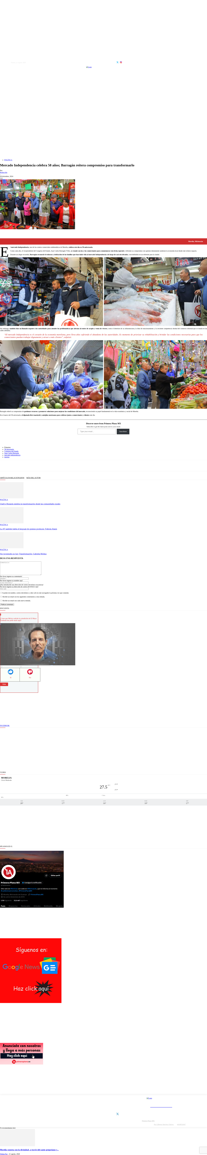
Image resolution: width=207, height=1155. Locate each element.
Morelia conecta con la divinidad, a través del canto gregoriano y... (29, 1150)
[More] (40, 465)
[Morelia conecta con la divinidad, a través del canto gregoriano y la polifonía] (17, 1146)
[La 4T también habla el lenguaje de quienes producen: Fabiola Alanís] (12, 523)
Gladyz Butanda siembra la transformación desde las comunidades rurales (30, 504)
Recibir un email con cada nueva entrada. (17, 601)
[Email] (31, 465)
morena (6, 457)
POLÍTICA (8, 160)
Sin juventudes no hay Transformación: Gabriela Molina (23, 554)
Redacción (3, 172)
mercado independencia (12, 455)
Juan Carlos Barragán (11, 453)
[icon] (117, 62)
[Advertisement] (103, 142)
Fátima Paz (4, 1154)
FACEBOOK (4, 726)
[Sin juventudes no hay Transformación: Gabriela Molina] (12, 548)
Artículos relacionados (12, 478)
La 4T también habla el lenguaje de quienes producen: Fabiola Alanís (28, 529)
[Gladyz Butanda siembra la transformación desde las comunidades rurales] (12, 498)
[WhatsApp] (17, 465)
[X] (10, 465)
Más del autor (33, 478)
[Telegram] (24, 465)
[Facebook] (3, 465)
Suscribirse (123, 431)
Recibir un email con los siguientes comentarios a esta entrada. (24, 597)
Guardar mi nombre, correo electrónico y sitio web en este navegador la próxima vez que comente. (35, 593)
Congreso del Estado (11, 451)
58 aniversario (9, 449)
